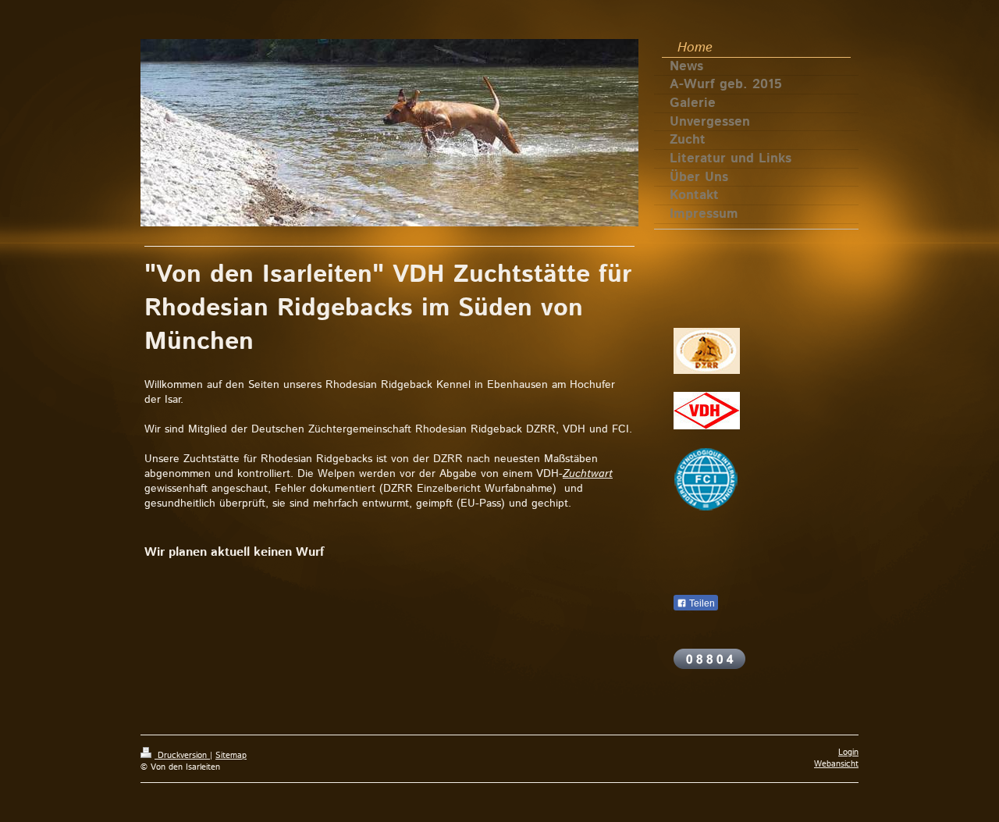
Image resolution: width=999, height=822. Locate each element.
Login (848, 752)
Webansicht (836, 764)
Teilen (701, 603)
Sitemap (231, 755)
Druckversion (182, 755)
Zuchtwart (588, 474)
